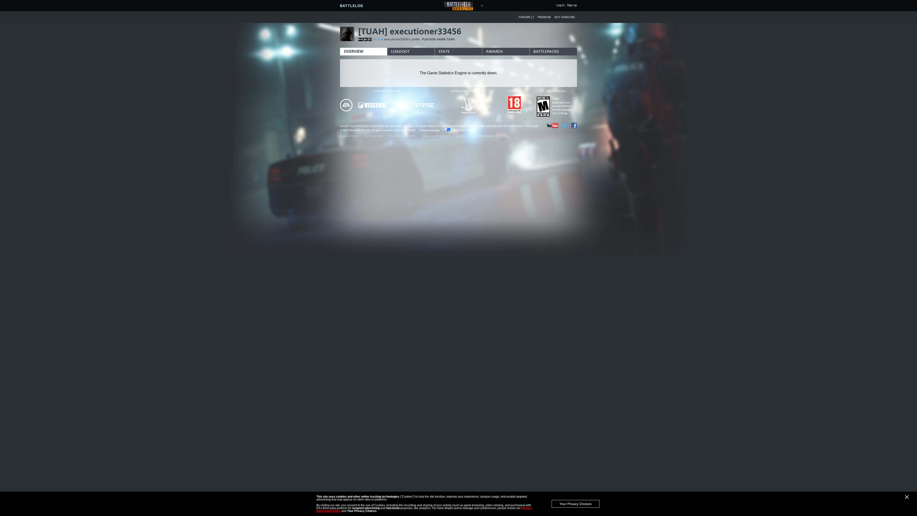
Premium (544, 17)
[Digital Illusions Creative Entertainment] (400, 105)
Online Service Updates (436, 135)
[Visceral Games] (372, 105)
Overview (353, 51)
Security (461, 135)
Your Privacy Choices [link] (464, 130)
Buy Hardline (564, 17)
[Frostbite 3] (468, 105)
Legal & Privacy (349, 135)
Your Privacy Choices (576, 504)
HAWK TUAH (446, 39)
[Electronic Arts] (346, 105)
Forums (524, 17)
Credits (504, 135)
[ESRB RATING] (543, 107)
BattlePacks (546, 51)
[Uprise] (424, 105)
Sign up (572, 5)
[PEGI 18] (514, 104)
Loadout (400, 51)
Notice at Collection (483, 135)
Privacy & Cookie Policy (403, 135)
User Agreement (373, 135)
